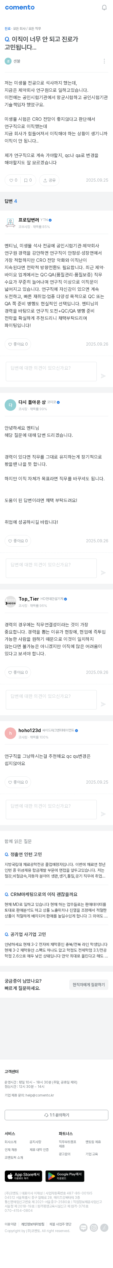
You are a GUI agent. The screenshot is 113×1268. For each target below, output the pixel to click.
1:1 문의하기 (59, 1115)
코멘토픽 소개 (14, 1158)
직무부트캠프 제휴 (67, 1144)
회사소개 (10, 1142)
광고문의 (64, 1154)
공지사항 (35, 1142)
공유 (52, 180)
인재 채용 (11, 1150)
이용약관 (10, 1224)
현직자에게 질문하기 (89, 984)
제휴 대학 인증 (39, 1150)
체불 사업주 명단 (60, 1224)
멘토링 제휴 (93, 1142)
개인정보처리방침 (32, 1224)
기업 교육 (91, 1154)
